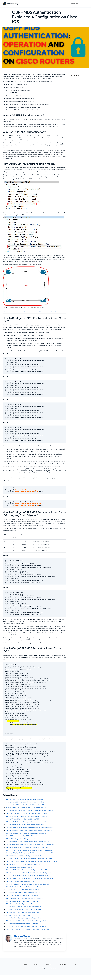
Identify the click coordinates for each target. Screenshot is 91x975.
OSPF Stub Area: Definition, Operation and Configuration (23, 904)
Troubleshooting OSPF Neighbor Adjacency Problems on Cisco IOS (26, 807)
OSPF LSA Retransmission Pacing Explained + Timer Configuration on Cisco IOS (29, 810)
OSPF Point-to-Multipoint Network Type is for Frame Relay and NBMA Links (28, 822)
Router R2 (22, 312)
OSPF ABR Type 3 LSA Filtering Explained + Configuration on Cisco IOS (27, 847)
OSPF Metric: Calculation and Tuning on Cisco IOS (20, 881)
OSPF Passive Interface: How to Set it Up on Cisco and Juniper (24, 909)
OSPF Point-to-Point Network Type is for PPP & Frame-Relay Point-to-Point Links (30, 827)
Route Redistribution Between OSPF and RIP (19, 867)
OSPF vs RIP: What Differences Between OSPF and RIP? (22, 819)
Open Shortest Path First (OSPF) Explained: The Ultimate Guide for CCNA (27, 929)
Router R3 (38, 312)
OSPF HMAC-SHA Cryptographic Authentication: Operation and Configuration (29, 878)
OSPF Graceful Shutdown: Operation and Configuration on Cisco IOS (26, 870)
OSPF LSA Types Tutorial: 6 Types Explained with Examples (23, 901)
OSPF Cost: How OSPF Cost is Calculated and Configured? (23, 889)
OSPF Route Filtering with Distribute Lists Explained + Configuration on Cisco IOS (30, 853)
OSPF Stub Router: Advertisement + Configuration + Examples (24, 799)
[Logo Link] (30, 3)
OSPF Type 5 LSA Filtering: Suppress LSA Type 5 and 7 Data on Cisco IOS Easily (29, 850)
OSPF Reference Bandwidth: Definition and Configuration (23, 892)
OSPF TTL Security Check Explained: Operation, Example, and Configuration (28, 873)
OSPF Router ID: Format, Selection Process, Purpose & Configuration (26, 926)
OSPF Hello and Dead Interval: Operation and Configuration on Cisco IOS (27, 884)
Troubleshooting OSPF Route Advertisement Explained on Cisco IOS (26, 802)
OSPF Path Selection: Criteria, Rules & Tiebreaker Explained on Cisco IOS (27, 841)
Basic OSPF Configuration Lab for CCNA (18, 915)
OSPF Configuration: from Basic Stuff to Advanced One (22, 912)
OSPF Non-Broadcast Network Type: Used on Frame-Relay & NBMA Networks (29, 830)
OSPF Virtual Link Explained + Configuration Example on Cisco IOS (25, 906)
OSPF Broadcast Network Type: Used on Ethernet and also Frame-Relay (27, 824)
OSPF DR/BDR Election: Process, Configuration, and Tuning (23, 887)
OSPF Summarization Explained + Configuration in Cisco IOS (24, 856)
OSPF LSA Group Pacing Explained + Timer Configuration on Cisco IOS (27, 816)
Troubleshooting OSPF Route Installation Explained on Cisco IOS (25, 805)
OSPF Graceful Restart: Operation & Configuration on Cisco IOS (25, 898)
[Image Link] (8, 938)
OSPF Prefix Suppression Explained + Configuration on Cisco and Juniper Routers (30, 844)
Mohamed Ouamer (22, 936)
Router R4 (54, 312)
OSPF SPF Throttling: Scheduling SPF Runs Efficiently (21, 836)
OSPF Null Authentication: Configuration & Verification (22, 923)
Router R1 (6, 312)
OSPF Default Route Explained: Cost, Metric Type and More (23, 918)
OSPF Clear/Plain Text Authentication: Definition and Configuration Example (28, 921)
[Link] (85, 75)
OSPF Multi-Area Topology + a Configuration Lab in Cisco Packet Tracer (27, 875)
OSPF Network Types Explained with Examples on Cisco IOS (23, 864)
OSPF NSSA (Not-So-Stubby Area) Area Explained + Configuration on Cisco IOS (29, 858)
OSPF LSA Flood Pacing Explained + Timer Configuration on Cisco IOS (26, 813)
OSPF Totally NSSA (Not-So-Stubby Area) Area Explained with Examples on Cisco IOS (31, 861)
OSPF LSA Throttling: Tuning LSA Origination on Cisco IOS (23, 839)
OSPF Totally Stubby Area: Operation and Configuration (22, 895)
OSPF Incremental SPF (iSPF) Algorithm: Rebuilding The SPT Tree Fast (26, 833)
